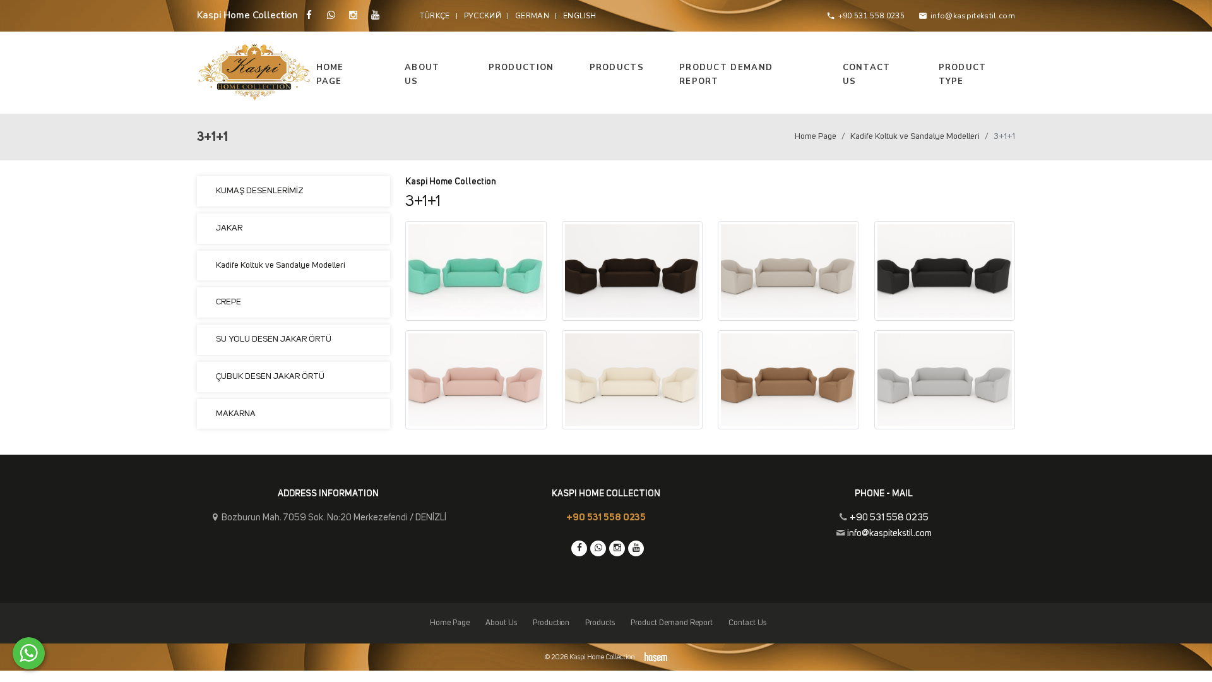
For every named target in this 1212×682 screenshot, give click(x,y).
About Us (422, 74)
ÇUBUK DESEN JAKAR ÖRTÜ (270, 376)
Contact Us (867, 74)
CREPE (228, 301)
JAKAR (229, 228)
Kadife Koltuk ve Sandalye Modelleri (915, 136)
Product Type (963, 74)
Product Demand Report (726, 74)
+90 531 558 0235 (606, 517)
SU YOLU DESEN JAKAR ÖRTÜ (273, 339)
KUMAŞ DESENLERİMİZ (260, 190)
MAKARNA (236, 413)
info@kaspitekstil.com (889, 533)
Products (617, 67)
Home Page (330, 74)
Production (521, 67)
